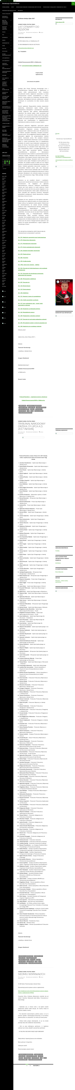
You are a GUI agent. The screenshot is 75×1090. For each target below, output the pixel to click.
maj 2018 (4, 215)
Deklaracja (20, 10)
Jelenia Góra (32, 407)
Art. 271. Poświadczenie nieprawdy (27, 243)
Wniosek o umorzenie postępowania (5, 145)
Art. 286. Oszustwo (23, 257)
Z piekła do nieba (6, 123)
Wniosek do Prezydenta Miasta (6, 135)
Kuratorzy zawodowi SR (5, 64)
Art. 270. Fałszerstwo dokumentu (26, 240)
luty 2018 (4, 220)
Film (3, 34)
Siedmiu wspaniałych (31, 974)
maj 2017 (4, 245)
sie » (5, 168)
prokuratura (30, 961)
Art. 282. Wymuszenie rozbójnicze (27, 278)
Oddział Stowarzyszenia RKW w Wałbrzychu (33, 400)
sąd (36, 961)
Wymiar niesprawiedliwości (6, 55)
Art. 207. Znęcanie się (24, 282)
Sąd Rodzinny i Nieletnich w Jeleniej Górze (5, 112)
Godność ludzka (22, 24)
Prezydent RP (39, 409)
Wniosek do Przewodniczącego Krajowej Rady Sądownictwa (6, 140)
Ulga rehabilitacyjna (5, 89)
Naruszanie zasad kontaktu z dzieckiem (6, 102)
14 (7, 161)
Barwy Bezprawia (59, 572)
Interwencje (5, 37)
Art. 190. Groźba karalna (24, 261)
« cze (3, 168)
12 (4, 161)
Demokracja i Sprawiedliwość (10, 3)
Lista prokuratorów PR (6, 68)
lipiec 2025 (4, 176)
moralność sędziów (41, 407)
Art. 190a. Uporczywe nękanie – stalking (28, 264)
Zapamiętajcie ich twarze (6, 127)
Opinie (3, 45)
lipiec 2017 (4, 240)
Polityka (29, 24)
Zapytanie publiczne (4, 131)
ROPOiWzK (58, 563)
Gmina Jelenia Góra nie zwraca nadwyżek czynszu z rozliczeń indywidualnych (6, 118)
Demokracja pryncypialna (5, 17)
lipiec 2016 (4, 273)
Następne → (36, 1065)
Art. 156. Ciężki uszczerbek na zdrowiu (28, 300)
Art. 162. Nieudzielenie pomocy (26, 312)
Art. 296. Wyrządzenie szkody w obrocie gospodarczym (32, 322)
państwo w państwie (24, 409)
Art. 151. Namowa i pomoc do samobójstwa (29, 296)
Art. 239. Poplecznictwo (24, 254)
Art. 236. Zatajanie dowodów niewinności (29, 250)
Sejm (40, 961)
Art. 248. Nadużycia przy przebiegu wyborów (29, 326)
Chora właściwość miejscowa (6, 72)
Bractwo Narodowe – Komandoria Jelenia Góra (5, 22)
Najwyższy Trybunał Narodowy (4, 28)
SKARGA (3, 40)
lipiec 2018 (4, 210)
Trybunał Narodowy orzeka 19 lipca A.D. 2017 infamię (31, 426)
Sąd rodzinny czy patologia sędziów (6, 107)
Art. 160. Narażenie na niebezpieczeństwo (29, 308)
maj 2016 (4, 278)
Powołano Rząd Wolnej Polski (9, 10)
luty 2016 (4, 286)
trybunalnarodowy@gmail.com (26, 48)
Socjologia (4, 51)
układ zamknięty (23, 963)
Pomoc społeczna (6, 13)
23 (9, 163)
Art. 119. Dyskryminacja (24, 289)
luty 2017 (4, 253)
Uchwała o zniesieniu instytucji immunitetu (4, 84)
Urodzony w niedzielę (5, 93)
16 (9, 161)
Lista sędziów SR (5, 60)
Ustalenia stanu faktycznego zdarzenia (5, 97)
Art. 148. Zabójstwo (23, 293)
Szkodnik (4, 75)
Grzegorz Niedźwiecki (32, 32)
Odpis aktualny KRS (59, 22)
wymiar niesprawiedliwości (25, 412)
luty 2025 (4, 181)
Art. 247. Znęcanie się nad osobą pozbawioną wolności (32, 319)
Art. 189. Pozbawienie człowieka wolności (29, 315)
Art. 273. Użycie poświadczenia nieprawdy (29, 247)
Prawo (33, 24)
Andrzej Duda (22, 405)
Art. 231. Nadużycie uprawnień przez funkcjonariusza (32, 237)
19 (4, 163)
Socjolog (57, 550)
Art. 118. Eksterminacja (24, 285)
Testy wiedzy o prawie (5, 79)
